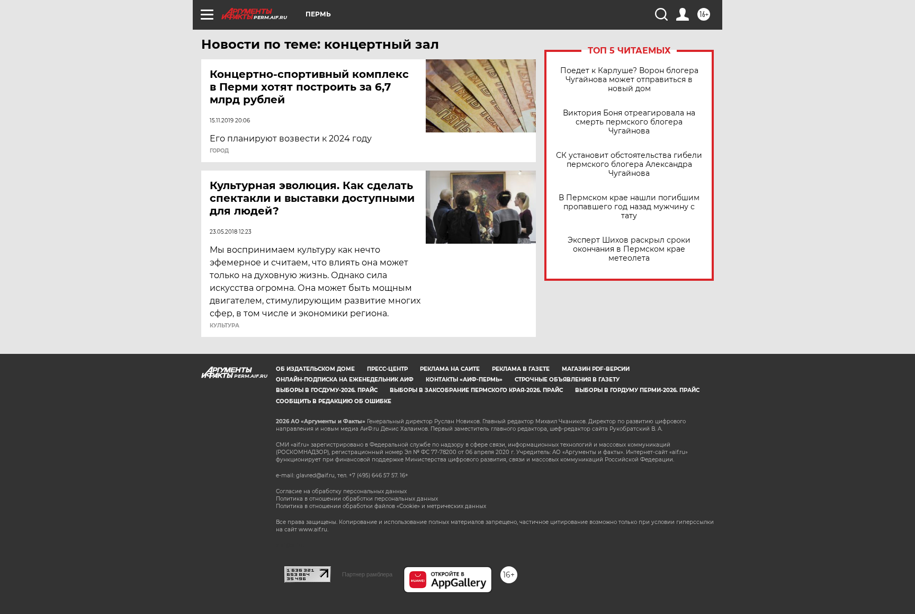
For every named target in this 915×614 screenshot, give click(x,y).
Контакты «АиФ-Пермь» (464, 379)
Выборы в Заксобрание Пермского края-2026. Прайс (476, 390)
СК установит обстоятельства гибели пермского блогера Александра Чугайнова (629, 164)
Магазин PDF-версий (596, 369)
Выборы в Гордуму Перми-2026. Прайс (637, 390)
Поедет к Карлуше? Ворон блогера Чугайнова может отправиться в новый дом (629, 79)
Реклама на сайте (450, 369)
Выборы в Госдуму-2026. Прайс (327, 390)
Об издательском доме (315, 369)
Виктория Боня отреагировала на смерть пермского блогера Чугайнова (629, 122)
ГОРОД (219, 151)
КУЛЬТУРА (224, 325)
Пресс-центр (387, 369)
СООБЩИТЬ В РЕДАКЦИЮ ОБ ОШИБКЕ (333, 401)
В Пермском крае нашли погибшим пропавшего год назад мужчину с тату (629, 206)
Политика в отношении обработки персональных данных (357, 498)
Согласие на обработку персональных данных (341, 491)
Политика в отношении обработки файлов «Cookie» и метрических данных (381, 506)
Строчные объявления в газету (567, 379)
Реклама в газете (521, 369)
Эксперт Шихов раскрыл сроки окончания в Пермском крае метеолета (629, 249)
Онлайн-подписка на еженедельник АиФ (345, 379)
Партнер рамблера (367, 574)
